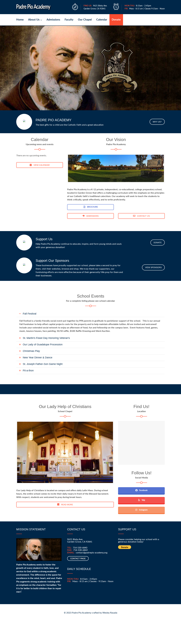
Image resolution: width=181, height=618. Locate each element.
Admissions (53, 19)
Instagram (143, 510)
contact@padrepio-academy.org (91, 553)
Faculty (69, 19)
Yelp (143, 500)
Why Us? (157, 122)
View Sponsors (153, 267)
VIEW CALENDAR (41, 165)
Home (20, 19)
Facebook (143, 490)
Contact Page (78, 558)
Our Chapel (85, 19)
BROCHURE (92, 207)
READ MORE (67, 504)
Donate (116, 19)
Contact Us (143, 216)
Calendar (101, 19)
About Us (33, 19)
